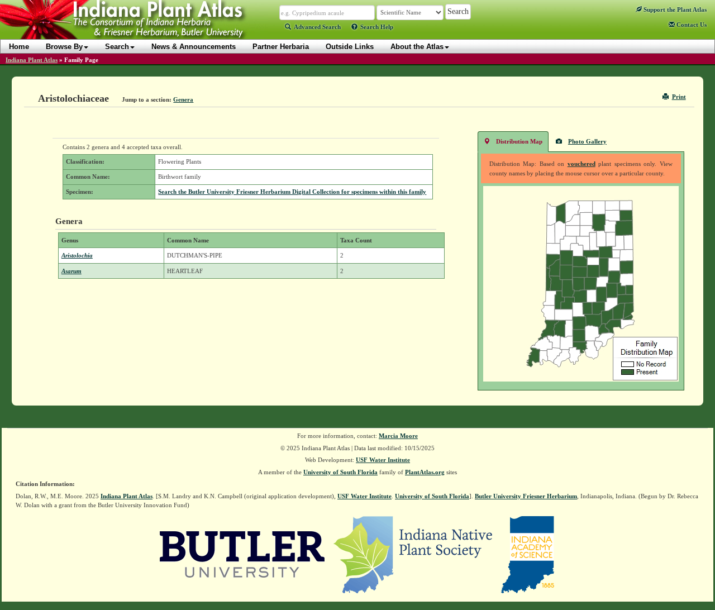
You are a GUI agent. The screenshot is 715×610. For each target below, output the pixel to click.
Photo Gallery (587, 141)
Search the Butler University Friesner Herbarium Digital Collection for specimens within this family (292, 191)
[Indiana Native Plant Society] (413, 553)
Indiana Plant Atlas (32, 59)
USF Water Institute (383, 459)
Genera (183, 99)
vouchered (581, 163)
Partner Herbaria (280, 46)
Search (117, 46)
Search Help (376, 26)
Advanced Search (317, 26)
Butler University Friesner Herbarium (526, 496)
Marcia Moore (398, 435)
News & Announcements (193, 46)
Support (674, 9)
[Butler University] (242, 553)
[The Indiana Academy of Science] (527, 553)
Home (19, 46)
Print (679, 96)
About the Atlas (417, 46)
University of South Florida (340, 472)
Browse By (64, 46)
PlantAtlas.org (425, 472)
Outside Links (350, 46)
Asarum (71, 271)
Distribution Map (519, 141)
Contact (691, 24)
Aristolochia (77, 255)
